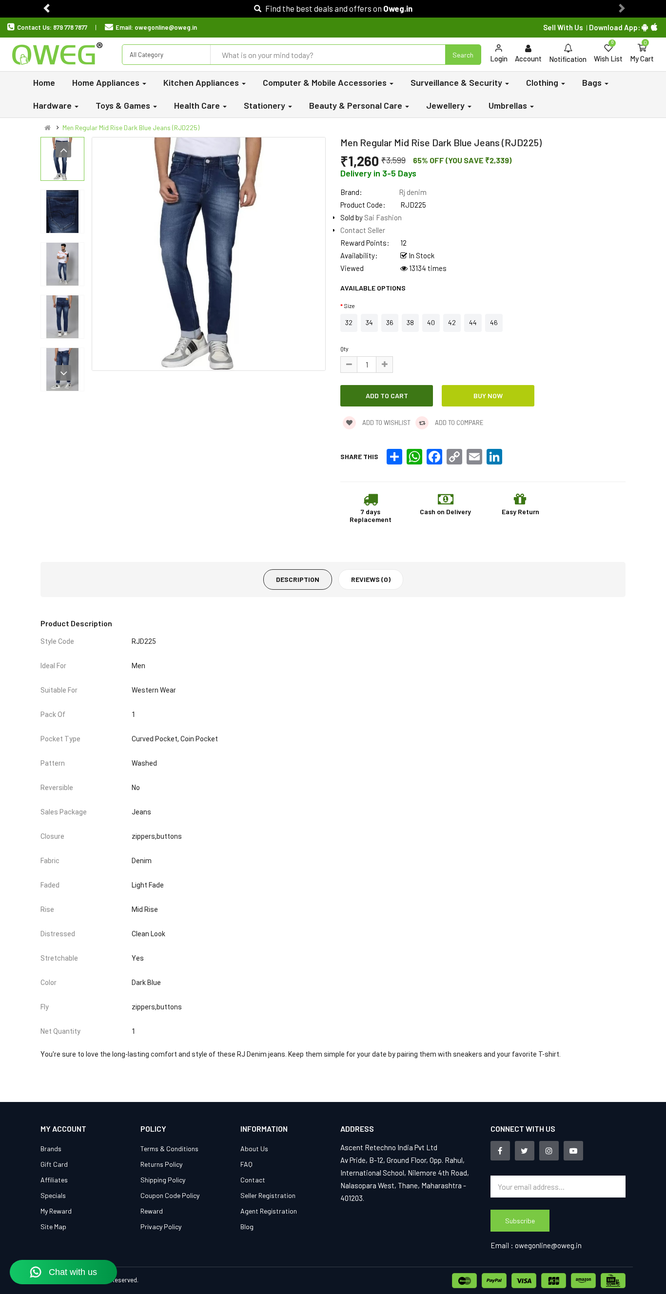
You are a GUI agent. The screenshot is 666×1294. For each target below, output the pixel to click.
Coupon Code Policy (169, 1195)
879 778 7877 (70, 27)
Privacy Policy (160, 1226)
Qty (344, 348)
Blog (247, 1226)
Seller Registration (267, 1195)
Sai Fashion (383, 217)
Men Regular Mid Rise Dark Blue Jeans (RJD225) (130, 127)
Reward (151, 1211)
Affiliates (54, 1180)
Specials (53, 1195)
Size (349, 305)
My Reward (56, 1211)
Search (462, 55)
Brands (50, 1148)
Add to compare (458, 422)
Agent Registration (268, 1211)
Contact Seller (362, 230)
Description (297, 579)
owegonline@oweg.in (166, 27)
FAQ (246, 1164)
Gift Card (54, 1164)
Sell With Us (563, 27)
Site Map (53, 1226)
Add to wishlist (386, 422)
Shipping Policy (162, 1180)
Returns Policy (161, 1164)
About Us (254, 1148)
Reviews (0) (371, 579)
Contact (252, 1180)
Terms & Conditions (169, 1148)
